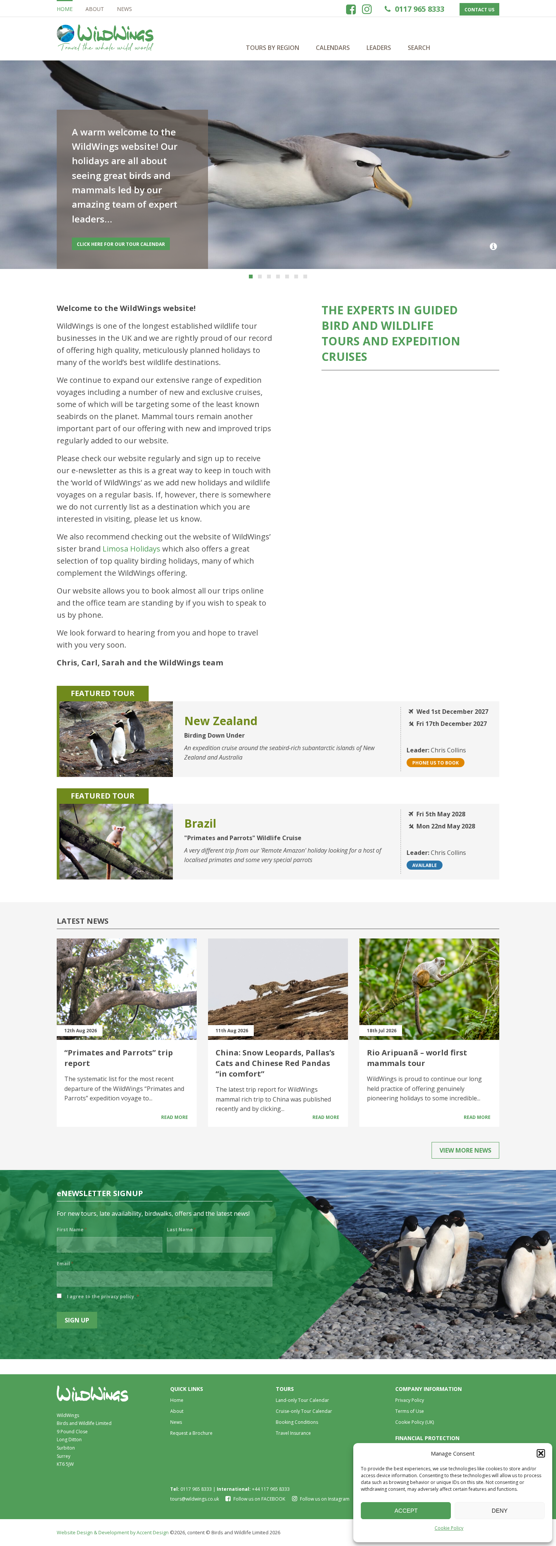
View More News (465, 1150)
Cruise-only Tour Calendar (304, 1411)
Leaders (379, 48)
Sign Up (77, 1320)
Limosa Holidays (131, 549)
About (94, 8)
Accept (406, 1510)
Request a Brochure (191, 1433)
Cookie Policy (449, 1528)
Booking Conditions (297, 1422)
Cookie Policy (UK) (414, 1422)
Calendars (333, 48)
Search (419, 48)
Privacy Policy (409, 1400)
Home (65, 8)
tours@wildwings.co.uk (194, 1499)
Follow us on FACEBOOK (259, 1499)
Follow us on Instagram (324, 1499)
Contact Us (479, 9)
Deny (500, 1510)
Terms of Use (409, 1411)
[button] (541, 1453)
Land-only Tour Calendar (302, 1400)
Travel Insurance (293, 1433)
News (124, 8)
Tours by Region (272, 48)
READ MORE (90, 244)
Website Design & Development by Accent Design (113, 1532)
